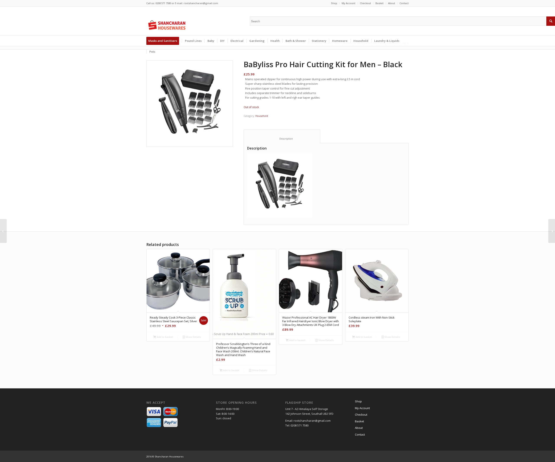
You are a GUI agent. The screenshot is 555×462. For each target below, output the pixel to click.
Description (282, 138)
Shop (334, 3)
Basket (379, 3)
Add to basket (164, 336)
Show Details (193, 336)
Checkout (365, 3)
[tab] (282, 136)
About (391, 3)
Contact (404, 3)
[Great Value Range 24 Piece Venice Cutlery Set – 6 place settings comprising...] (551, 231)
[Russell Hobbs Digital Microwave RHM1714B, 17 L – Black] (3, 231)
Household (261, 115)
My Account (348, 3)
